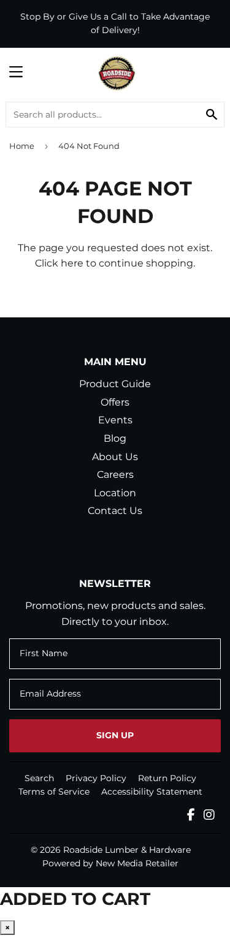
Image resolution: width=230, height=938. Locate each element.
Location (115, 493)
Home (21, 146)
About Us (115, 457)
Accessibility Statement (151, 791)
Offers (115, 402)
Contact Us (115, 510)
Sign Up (115, 735)
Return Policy (167, 778)
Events (115, 420)
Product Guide (115, 384)
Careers (115, 474)
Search (39, 778)
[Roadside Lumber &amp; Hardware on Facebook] (191, 816)
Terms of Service (54, 791)
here (72, 263)
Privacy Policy (96, 778)
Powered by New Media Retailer (110, 863)
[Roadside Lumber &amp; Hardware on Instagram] (209, 816)
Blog (115, 438)
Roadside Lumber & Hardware (127, 850)
